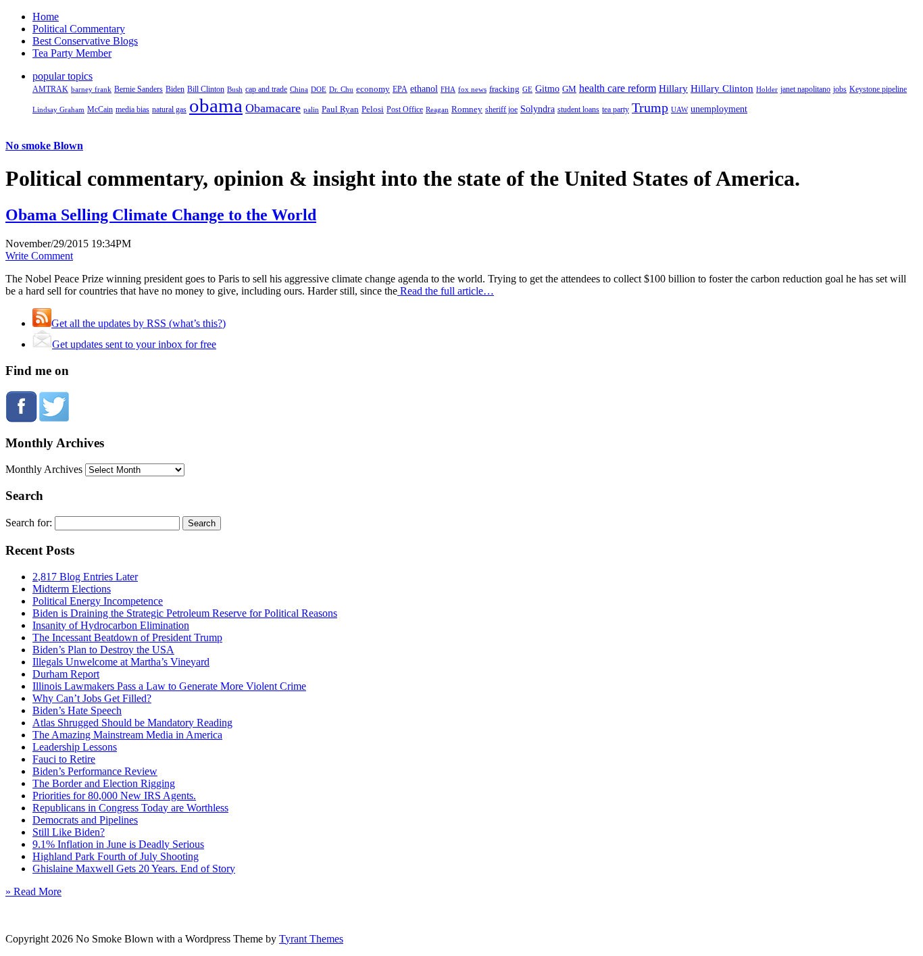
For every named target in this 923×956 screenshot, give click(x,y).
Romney (466, 109)
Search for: (28, 522)
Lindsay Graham (58, 109)
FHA (448, 89)
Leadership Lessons (74, 747)
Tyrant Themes (311, 939)
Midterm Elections (71, 589)
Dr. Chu (341, 89)
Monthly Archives (43, 469)
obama (216, 105)
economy (373, 89)
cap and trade (266, 89)
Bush (235, 89)
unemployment (719, 108)
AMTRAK (50, 89)
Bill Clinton (205, 89)
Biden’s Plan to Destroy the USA (103, 649)
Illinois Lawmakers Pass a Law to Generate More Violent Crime (169, 686)
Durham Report (65, 674)
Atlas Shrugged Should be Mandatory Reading (132, 722)
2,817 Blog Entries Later (85, 576)
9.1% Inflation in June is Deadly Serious (118, 844)
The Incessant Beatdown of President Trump (127, 637)
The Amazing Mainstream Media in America (127, 734)
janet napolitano (805, 89)
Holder (767, 89)
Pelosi (372, 109)
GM (569, 89)
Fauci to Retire (63, 759)
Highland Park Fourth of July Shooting (115, 856)
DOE (318, 89)
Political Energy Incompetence (97, 601)
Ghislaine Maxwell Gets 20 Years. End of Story (133, 868)
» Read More (33, 891)
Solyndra (537, 109)
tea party (615, 109)
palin (311, 110)
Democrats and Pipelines (85, 820)
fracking (504, 89)
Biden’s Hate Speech (77, 710)
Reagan (437, 109)
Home (45, 16)
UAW (679, 109)
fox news (472, 89)
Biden (175, 89)
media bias (132, 109)
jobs (840, 89)
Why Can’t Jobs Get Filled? (91, 698)
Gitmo (547, 88)
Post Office (404, 109)
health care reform (617, 88)
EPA (400, 89)
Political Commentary (78, 28)
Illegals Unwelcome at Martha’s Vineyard (120, 662)
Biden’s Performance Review (94, 771)
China (299, 89)
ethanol (424, 88)
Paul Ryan (340, 109)
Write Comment (39, 255)
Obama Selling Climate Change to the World (160, 215)
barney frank (91, 89)
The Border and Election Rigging (103, 783)
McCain (100, 109)
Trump (650, 107)
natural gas (169, 109)
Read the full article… (445, 291)
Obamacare (273, 108)
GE (527, 89)
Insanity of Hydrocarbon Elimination (110, 625)
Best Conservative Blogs (85, 41)
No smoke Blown (44, 145)
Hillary (673, 88)
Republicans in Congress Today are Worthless (130, 807)
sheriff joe (501, 109)
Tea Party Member (71, 53)
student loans (578, 109)
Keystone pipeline (878, 89)
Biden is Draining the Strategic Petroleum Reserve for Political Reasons (184, 613)
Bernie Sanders (138, 89)
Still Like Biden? (68, 832)
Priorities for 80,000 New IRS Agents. (114, 795)
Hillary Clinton (722, 88)
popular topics (62, 76)
